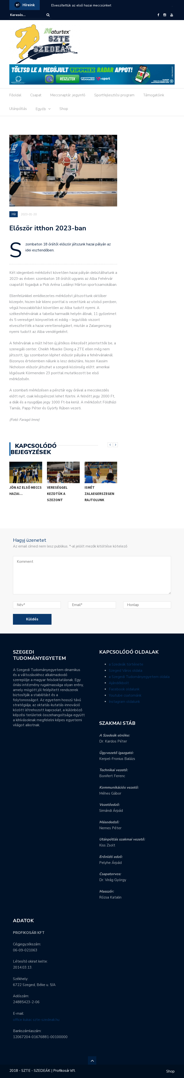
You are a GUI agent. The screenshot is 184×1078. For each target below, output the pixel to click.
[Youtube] (172, 15)
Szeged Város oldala (125, 670)
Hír (14, 214)
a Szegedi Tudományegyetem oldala (139, 676)
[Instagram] (165, 15)
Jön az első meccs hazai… (25, 490)
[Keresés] (48, 15)
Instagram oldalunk (124, 701)
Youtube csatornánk (125, 695)
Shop (63, 108)
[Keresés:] (24, 15)
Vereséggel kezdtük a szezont (57, 493)
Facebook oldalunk (124, 689)
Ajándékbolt (119, 683)
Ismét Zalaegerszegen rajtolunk (99, 493)
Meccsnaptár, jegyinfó (67, 95)
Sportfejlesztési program (114, 95)
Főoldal (15, 95)
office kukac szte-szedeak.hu (36, 1019)
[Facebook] (158, 15)
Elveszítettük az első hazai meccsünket (81, 5)
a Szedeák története (126, 664)
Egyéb (41, 109)
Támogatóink (153, 95)
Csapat (35, 95)
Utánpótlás (18, 108)
